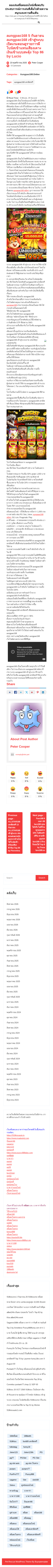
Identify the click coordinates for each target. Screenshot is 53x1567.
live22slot (11, 1173)
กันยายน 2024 (12, 1022)
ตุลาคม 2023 (12, 1079)
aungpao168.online (30, 74)
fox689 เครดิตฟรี (30, 1441)
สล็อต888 (13, 1518)
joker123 (10, 1147)
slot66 (9, 1223)
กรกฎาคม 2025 (13, 971)
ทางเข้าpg (14, 1491)
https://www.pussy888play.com (20, 1153)
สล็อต (25, 1512)
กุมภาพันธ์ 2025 (13, 997)
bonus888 (11, 1232)
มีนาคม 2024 (12, 1053)
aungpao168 (12, 305)
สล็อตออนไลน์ (29, 1523)
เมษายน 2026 (12, 925)
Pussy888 (29, 1474)
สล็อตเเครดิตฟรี (33, 1534)
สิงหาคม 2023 (12, 1089)
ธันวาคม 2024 (12, 1007)
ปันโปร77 (14, 1502)
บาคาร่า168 (11, 1243)
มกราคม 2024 (12, 1064)
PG (41, 1452)
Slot (24, 1480)
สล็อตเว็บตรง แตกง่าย (16, 1217)
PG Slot (36, 1458)
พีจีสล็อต (13, 1507)
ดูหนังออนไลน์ (13, 1179)
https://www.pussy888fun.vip (19, 1240)
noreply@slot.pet (22, 754)
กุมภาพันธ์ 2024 (13, 1059)
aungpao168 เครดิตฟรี (23, 82)
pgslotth (10, 1266)
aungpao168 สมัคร (21, 190)
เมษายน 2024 (12, 1048)
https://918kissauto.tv (16, 1135)
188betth (10, 1269)
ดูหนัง (9, 1176)
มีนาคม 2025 (12, 992)
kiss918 (10, 1263)
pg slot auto (14, 1463)
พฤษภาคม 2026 (13, 919)
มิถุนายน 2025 (13, 976)
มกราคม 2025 (12, 1002)
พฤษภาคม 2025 (13, 981)
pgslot (9, 1161)
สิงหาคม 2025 (12, 966)
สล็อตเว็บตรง (12, 1190)
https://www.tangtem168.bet (18, 1249)
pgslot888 (11, 1261)
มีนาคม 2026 (12, 930)
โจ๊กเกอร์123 (12, 1211)
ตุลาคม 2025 (12, 955)
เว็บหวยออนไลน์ (13, 1193)
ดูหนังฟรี (10, 1150)
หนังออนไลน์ (15, 1540)
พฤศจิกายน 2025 (14, 950)
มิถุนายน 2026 (13, 914)
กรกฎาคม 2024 (13, 1033)
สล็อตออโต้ (14, 1529)
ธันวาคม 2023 (12, 1069)
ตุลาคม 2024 (12, 1017)
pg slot (9, 1258)
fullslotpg (13, 1447)
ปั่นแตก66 (11, 1141)
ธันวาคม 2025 (12, 945)
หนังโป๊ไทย (11, 1252)
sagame (10, 1144)
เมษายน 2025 (12, 986)
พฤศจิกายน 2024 (14, 1012)
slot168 (36, 1480)
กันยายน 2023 (12, 1084)
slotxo (9, 1246)
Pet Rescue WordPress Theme (18, 1562)
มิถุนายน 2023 (13, 1100)
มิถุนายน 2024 (13, 1038)
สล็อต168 (11, 1214)
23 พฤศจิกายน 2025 (18, 63)
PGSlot (23, 1458)
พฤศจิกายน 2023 (14, 1074)
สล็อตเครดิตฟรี (31, 1529)
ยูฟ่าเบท (13, 1512)
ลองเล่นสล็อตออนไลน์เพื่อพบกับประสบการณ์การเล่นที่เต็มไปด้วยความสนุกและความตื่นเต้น (26, 9)
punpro (12, 1469)
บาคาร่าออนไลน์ (13, 1187)
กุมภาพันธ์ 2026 (13, 935)
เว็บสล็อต (30, 1540)
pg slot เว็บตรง (32, 1463)
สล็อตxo (13, 1523)
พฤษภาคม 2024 (13, 1043)
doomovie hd (12, 1272)
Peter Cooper (37, 63)
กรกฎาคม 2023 (13, 1095)
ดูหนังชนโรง (12, 1185)
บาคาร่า (10, 1158)
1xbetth (10, 1255)
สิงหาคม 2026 (12, 904)
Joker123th (28, 1452)
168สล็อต (13, 1436)
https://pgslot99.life (14, 1237)
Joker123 (13, 1452)
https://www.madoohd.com (18, 1138)
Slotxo (12, 1485)
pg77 (12, 1458)
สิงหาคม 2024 (12, 1028)
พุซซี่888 (10, 1156)
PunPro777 (14, 1474)
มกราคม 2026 (12, 940)
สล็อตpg (27, 1518)
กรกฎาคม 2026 (13, 909)
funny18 (26, 1447)
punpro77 (26, 1469)
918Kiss (13, 1441)
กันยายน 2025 (12, 961)
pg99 (9, 1167)
